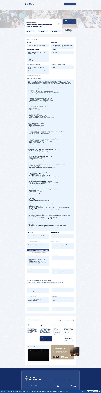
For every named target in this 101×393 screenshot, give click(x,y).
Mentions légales (27, 385)
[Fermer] (99, 391)
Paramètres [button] (84, 391)
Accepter (96, 391)
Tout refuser (90, 391)
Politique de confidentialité (64, 391)
